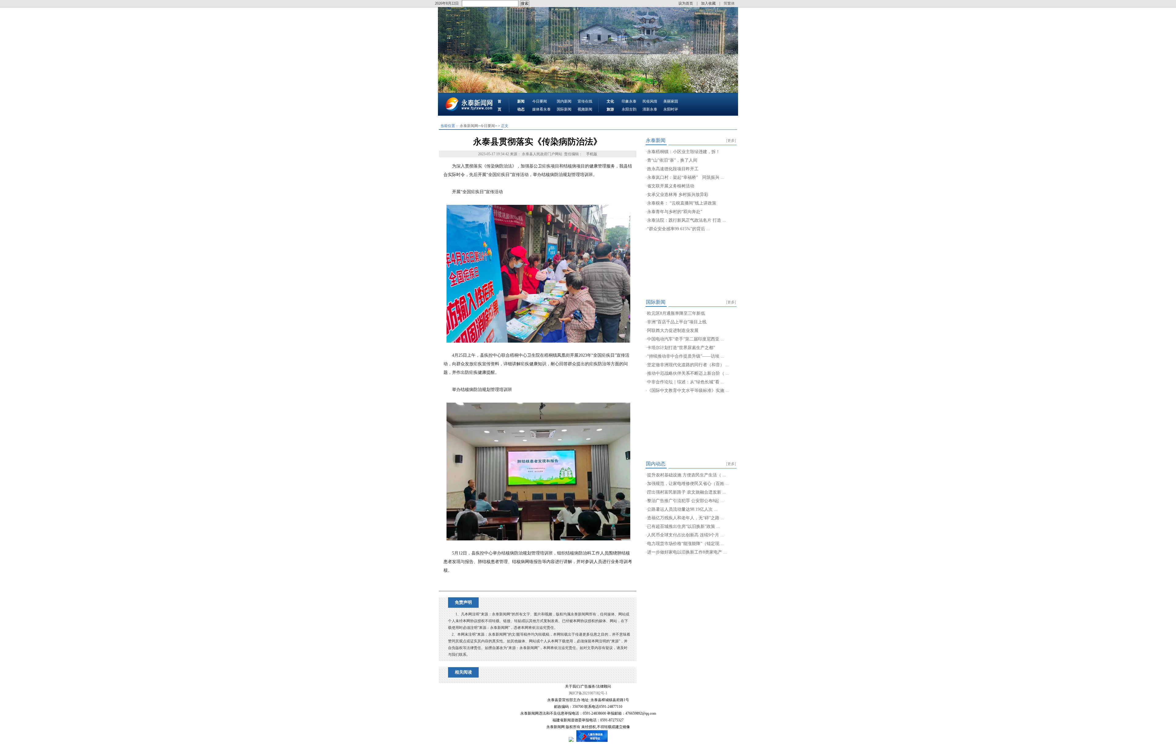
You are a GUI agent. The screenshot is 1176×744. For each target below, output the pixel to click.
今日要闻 (539, 101)
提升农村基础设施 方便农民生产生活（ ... (686, 475)
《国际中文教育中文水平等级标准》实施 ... (688, 390)
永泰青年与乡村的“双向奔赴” (674, 211)
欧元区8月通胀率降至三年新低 (676, 313)
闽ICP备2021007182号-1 (588, 693)
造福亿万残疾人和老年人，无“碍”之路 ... (685, 518)
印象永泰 (629, 101)
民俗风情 (650, 101)
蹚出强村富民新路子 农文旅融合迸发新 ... (686, 492)
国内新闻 (564, 101)
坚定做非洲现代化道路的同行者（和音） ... (688, 365)
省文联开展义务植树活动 (670, 186)
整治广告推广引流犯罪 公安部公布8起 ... (685, 500)
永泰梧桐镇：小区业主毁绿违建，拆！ (683, 151)
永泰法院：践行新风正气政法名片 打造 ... (686, 220)
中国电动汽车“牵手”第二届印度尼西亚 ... (685, 339)
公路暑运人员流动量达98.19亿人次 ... (682, 509)
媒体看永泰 (541, 109)
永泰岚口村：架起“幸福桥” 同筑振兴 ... (685, 177)
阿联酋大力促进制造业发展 (673, 330)
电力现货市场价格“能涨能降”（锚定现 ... (685, 543)
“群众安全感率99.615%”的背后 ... (678, 229)
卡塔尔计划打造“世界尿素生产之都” (681, 347)
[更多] (731, 140)
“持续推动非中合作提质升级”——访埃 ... (685, 356)
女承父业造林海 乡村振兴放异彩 (677, 194)
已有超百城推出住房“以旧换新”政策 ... (683, 526)
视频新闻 (585, 109)
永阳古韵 (629, 109)
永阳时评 (670, 109)
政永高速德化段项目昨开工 (673, 169)
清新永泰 (650, 109)
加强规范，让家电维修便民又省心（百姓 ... (688, 483)
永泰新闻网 (469, 126)
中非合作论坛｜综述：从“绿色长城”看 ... (685, 382)
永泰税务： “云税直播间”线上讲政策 (681, 203)
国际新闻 (564, 109)
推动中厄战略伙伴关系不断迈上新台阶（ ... (688, 373)
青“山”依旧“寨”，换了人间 (672, 160)
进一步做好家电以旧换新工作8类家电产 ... (687, 552)
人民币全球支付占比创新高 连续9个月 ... (685, 535)
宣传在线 (585, 101)
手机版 (591, 154)
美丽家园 (670, 101)
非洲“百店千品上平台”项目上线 (677, 322)
